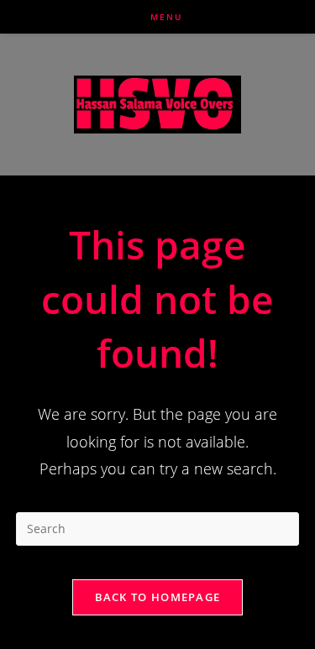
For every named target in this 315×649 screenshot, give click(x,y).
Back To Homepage (158, 597)
